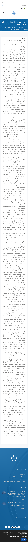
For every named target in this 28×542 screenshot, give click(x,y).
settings (12, 536)
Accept (23, 539)
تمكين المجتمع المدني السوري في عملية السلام (14, 481)
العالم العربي (20, 27)
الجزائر (14, 27)
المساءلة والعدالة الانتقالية (19, 479)
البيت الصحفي (22, 474)
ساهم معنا (24, 522)
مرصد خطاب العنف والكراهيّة (19, 476)
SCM (26, 27)
